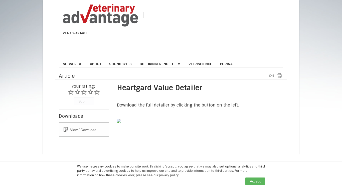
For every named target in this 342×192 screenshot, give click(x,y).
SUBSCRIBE (72, 64)
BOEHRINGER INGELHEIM (160, 64)
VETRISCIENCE (200, 64)
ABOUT (95, 64)
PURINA (226, 64)
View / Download (83, 130)
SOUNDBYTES (120, 64)
